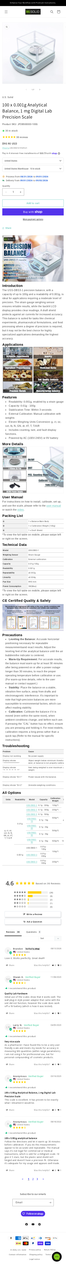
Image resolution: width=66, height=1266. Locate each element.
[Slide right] (39, 89)
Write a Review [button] (34, 914)
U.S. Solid (22, 1250)
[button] (6, 11)
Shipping (5, 148)
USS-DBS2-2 (31, 805)
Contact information (17, 1255)
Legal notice (34, 1259)
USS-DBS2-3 (31, 810)
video (20, 509)
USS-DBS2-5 (31, 814)
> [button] (43, 1179)
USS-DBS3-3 (31, 862)
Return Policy (50, 1250)
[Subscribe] (50, 1202)
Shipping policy (36, 1255)
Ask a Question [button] (34, 921)
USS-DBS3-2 (31, 855)
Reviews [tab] (10, 931)
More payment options (33, 219)
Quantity (6, 186)
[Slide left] (26, 89)
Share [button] (8, 228)
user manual (53, 505)
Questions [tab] (31, 931)
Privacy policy (35, 1250)
